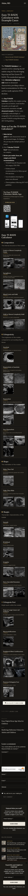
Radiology (10, 10)
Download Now (10, 202)
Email (4, 780)
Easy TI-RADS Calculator (12, 59)
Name (4, 774)
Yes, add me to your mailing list (12, 793)
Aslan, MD (6, 3)
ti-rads (16, 711)
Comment (5, 752)
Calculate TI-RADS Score (14, 703)
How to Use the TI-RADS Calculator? (14, 57)
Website (4, 787)
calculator (11, 711)
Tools (3, 10)
